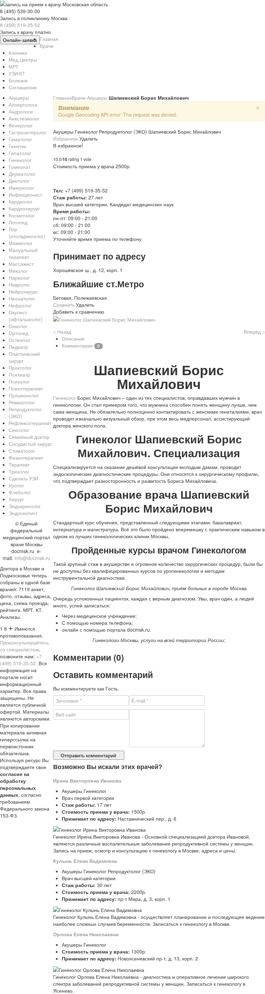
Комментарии (81, 345)
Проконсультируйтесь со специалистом (24, 646)
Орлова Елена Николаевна (86, 934)
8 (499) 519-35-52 (20, 24)
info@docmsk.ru (32, 557)
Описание (73, 338)
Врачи (79, 97)
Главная (62, 97)
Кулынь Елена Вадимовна (85, 860)
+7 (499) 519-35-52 (21, 660)
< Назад (62, 331)
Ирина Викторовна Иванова (87, 780)
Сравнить (64, 304)
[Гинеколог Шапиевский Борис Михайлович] (104, 318)
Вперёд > (254, 331)
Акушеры (98, 97)
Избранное (66, 138)
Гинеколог (65, 397)
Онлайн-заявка (20, 39)
